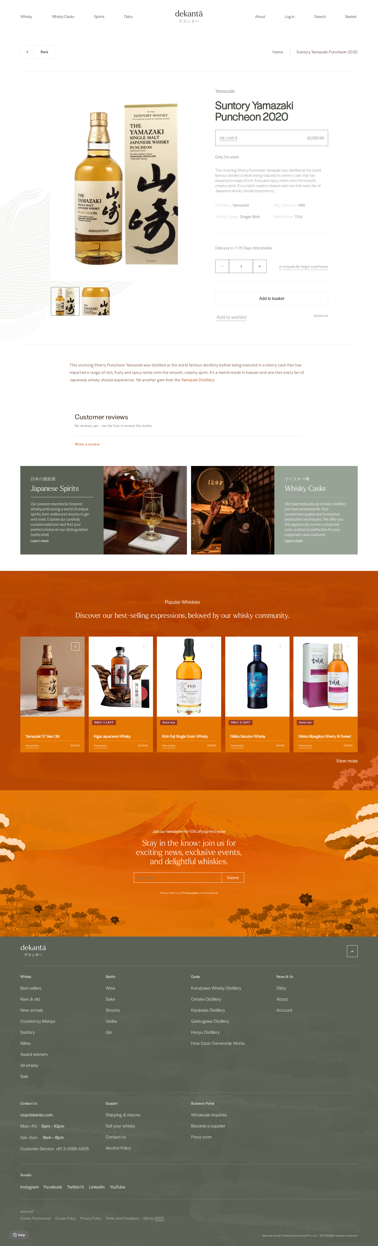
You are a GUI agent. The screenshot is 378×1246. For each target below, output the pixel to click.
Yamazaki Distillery (197, 380)
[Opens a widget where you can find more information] (19, 1235)
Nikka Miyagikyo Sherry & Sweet (325, 736)
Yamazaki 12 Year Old (42, 736)
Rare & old (30, 999)
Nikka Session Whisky (247, 736)
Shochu (113, 1010)
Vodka (111, 1021)
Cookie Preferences (35, 1218)
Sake (110, 999)
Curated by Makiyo (37, 1021)
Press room (201, 1137)
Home (278, 52)
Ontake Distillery (206, 999)
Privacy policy (191, 893)
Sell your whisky (120, 1125)
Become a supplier (208, 1125)
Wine (110, 988)
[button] (26, 16)
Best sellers (30, 988)
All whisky (29, 1065)
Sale (24, 1076)
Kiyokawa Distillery (208, 1010)
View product (32, 745)
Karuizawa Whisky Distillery (216, 988)
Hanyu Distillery (205, 1032)
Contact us (116, 1137)
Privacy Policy (91, 1218)
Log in (289, 16)
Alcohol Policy (118, 1148)
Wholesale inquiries (209, 1114)
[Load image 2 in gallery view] (96, 301)
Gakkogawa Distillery (210, 1021)
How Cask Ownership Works (218, 1043)
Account (284, 1010)
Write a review (87, 444)
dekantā (25, 1211)
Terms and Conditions (122, 1218)
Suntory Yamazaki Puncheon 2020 (327, 52)
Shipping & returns (123, 1114)
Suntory (27, 1032)
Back (44, 52)
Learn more (40, 540)
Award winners (34, 1054)
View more (347, 760)
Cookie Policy (65, 1218)
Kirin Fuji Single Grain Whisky (185, 736)
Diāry (281, 988)
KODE (159, 1218)
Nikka (25, 1043)
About (282, 999)
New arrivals (31, 1010)
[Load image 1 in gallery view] (65, 301)
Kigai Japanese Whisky (112, 736)
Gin (109, 1032)
